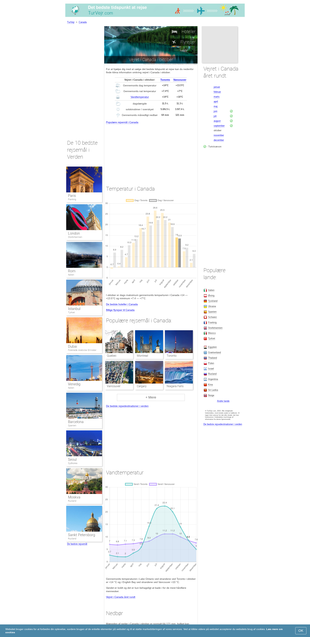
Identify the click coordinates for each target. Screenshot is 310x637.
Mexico (212, 333)
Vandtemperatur (140, 96)
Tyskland (212, 301)
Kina (210, 384)
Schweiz (212, 317)
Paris (72, 195)
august (217, 121)
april (216, 101)
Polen (211, 363)
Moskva (74, 497)
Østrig (211, 295)
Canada (83, 22)
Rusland (72, 501)
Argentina (213, 379)
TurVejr (70, 22)
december (219, 140)
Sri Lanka (213, 390)
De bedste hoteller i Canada (122, 304)
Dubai (72, 346)
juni (215, 111)
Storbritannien (75, 237)
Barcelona (76, 422)
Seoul (72, 459)
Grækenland (214, 352)
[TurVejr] (155, 16)
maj (215, 106)
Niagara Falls (175, 386)
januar (217, 87)
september (219, 125)
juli (215, 116)
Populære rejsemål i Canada (122, 122)
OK (300, 631)
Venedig (74, 384)
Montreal (142, 355)
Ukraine (212, 306)
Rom (72, 271)
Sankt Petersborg (81, 535)
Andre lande (223, 401)
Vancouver (179, 79)
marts (217, 96)
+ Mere (150, 397)
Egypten (212, 347)
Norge (211, 395)
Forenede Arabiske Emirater (82, 350)
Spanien (72, 425)
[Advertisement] (151, 151)
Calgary (142, 386)
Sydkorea (72, 463)
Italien (71, 274)
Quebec (111, 355)
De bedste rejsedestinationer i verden (127, 406)
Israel (211, 368)
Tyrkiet (71, 312)
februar (217, 91)
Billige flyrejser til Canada (120, 310)
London (74, 233)
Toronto (165, 79)
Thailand (212, 357)
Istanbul (74, 309)
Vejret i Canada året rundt (120, 597)
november (219, 135)
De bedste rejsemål (77, 544)
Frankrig (72, 199)
